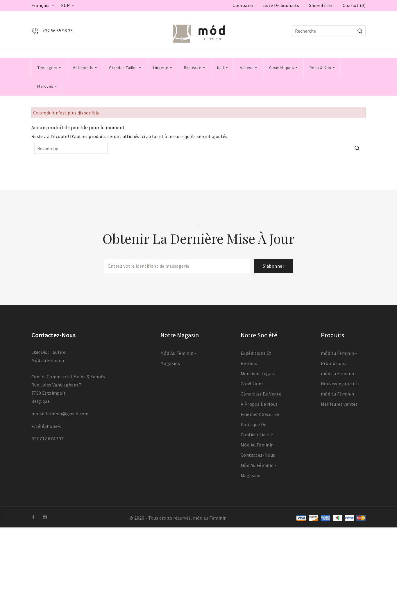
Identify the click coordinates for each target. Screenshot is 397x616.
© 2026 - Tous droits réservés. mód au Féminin (178, 518)
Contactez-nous (53, 335)
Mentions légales (259, 373)
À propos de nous (259, 404)
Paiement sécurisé (260, 414)
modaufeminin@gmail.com (60, 413)
